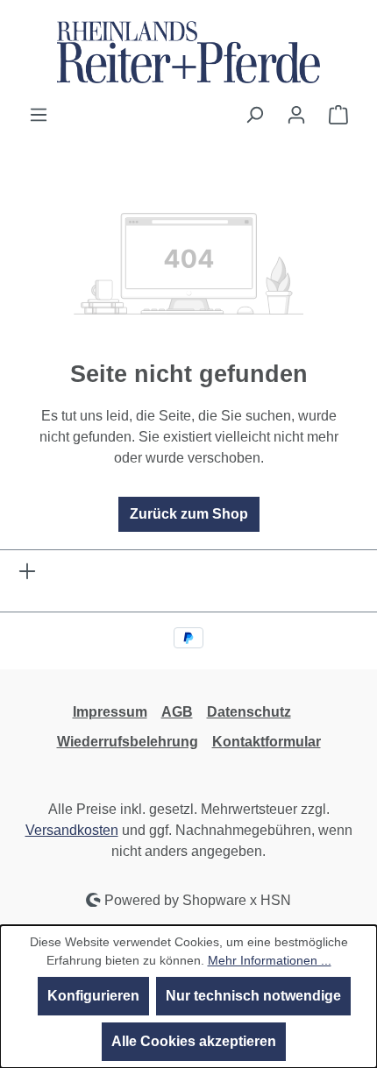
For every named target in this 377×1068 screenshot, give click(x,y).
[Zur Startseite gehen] (188, 52)
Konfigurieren (93, 995)
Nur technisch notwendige (253, 995)
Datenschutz (249, 711)
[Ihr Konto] (296, 114)
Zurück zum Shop (189, 513)
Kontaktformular (266, 741)
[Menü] (39, 114)
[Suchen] (254, 114)
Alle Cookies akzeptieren (193, 1041)
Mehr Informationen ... (269, 960)
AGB (177, 711)
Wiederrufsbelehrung (127, 741)
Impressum (110, 711)
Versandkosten (71, 830)
